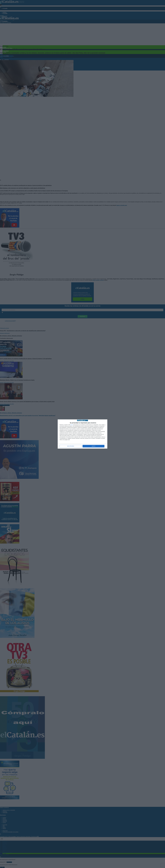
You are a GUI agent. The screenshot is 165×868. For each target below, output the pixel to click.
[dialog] (82, 434)
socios (71, 424)
